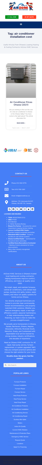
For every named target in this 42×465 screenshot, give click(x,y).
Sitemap (30, 458)
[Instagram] (25, 209)
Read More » (21, 123)
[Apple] (28, 209)
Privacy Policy (8, 458)
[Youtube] (21, 209)
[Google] (9, 209)
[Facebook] (13, 209)
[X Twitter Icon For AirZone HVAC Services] (17, 209)
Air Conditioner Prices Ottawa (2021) (21, 103)
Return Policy (20, 458)
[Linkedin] (32, 209)
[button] (21, 24)
